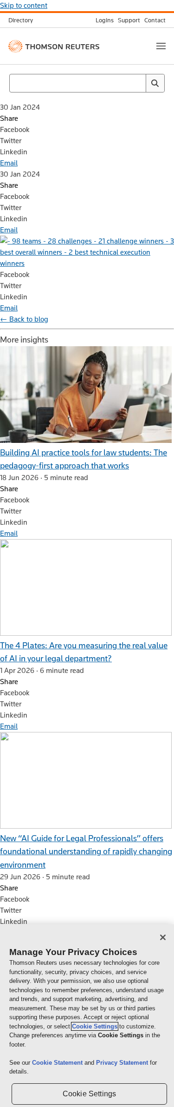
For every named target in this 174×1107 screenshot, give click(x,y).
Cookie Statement (58, 1062)
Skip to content (23, 5)
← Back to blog (24, 319)
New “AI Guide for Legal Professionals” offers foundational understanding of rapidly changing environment (86, 851)
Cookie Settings (94, 1026)
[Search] (155, 83)
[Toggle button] (161, 46)
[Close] (163, 937)
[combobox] (87, 83)
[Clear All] (137, 83)
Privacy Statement (123, 1062)
